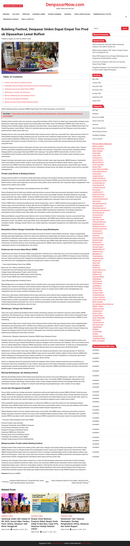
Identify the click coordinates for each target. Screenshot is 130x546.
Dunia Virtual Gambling (100, 169)
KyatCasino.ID (97, 231)
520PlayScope (97, 281)
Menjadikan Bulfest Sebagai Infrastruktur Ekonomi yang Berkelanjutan (28, 86)
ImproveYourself (97, 258)
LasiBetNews (96, 286)
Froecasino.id (96, 217)
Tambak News (97, 331)
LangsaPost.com (98, 322)
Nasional (67, 14)
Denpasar (26, 14)
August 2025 (96, 100)
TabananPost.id (97, 251)
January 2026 (96, 82)
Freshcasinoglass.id (99, 222)
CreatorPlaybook (98, 238)
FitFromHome (97, 288)
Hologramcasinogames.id (101, 210)
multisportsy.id (97, 311)
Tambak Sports (97, 336)
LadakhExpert (97, 327)
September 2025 (97, 97)
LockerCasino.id (97, 176)
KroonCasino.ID (97, 233)
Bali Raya (15, 14)
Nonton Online (97, 313)
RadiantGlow (96, 260)
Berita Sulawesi (97, 302)
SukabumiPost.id (98, 308)
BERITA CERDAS (97, 146)
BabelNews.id (97, 254)
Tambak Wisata (97, 315)
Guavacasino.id (97, 215)
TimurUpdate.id (97, 256)
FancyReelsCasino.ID (99, 203)
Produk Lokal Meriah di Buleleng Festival (18, 82)
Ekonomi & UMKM (39, 14)
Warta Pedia (96, 153)
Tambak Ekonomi (98, 295)
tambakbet (95, 350)
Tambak (95, 334)
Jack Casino (96, 201)
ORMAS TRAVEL (97, 306)
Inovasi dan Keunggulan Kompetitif (16, 99)
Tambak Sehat (97, 290)
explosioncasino (97, 206)
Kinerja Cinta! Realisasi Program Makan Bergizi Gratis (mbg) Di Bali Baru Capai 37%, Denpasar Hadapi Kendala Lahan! (45, 524)
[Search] (126, 16)
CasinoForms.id (97, 160)
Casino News (96, 174)
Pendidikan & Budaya (10, 19)
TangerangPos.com (99, 270)
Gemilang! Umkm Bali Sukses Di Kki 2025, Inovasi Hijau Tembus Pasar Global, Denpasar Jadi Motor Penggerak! (15, 522)
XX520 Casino (97, 272)
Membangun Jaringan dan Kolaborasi (17, 92)
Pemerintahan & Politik (102, 14)
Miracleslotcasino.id (99, 208)
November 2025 (97, 90)
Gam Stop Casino (98, 219)
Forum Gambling (98, 164)
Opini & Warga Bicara (82, 14)
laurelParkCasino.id (98, 178)
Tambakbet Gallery (98, 338)
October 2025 (96, 93)
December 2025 (97, 86)
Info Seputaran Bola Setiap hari (102, 304)
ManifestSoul (96, 242)
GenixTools (96, 263)
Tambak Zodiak (97, 292)
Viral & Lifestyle (27, 19)
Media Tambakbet (98, 340)
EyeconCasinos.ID (98, 194)
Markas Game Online (99, 180)
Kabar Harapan (97, 151)
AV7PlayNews (97, 283)
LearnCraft (96, 235)
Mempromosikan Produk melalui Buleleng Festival (21, 102)
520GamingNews (98, 276)
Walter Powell (26, 39)
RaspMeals (96, 265)
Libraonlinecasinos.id (99, 228)
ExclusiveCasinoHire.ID (100, 199)
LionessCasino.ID (98, 185)
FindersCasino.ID (98, 196)
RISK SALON (96, 320)
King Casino (96, 190)
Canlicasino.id (97, 157)
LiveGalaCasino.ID (98, 183)
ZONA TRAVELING (98, 318)
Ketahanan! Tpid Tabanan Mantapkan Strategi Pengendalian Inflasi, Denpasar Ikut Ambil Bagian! (75, 522)
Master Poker (96, 167)
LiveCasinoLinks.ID (98, 187)
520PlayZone (96, 274)
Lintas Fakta (96, 155)
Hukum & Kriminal (54, 14)
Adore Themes (86, 543)
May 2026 (95, 79)
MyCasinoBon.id (97, 162)
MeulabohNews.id (98, 249)
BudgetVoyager (97, 240)
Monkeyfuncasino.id (99, 226)
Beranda (6, 14)
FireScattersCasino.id (99, 171)
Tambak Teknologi (98, 297)
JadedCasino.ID (97, 192)
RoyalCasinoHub (98, 244)
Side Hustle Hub (97, 324)
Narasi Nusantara (98, 148)
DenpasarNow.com (65, 4)
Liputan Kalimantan (99, 299)
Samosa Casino (97, 247)
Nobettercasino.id (98, 224)
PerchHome (96, 267)
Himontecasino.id (98, 212)
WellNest (95, 329)
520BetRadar (96, 279)
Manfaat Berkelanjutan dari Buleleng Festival (20, 95)
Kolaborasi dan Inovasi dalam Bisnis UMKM (19, 89)
